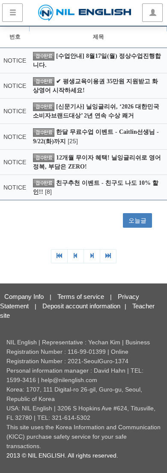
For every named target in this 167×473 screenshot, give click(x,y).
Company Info (24, 296)
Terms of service (80, 296)
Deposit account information (81, 306)
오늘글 (137, 220)
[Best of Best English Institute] (84, 12)
